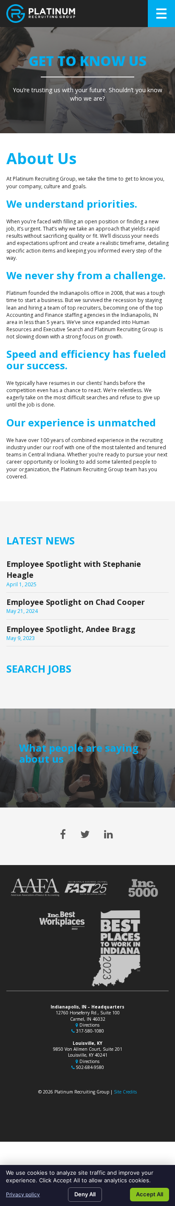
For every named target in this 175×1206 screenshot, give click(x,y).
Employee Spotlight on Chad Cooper (75, 602)
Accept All (149, 1194)
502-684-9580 (89, 1067)
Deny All (85, 1194)
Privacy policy (23, 1194)
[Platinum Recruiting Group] (41, 13)
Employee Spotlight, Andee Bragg (70, 629)
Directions (88, 1025)
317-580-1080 (89, 1031)
